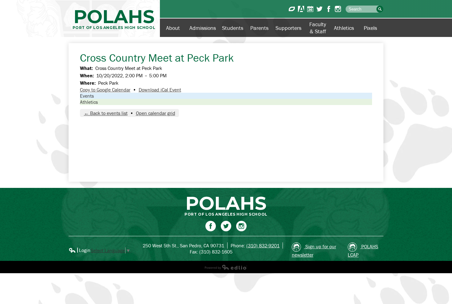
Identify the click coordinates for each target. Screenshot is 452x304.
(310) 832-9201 (263, 245)
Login (79, 250)
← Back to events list (106, 113)
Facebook (329, 9)
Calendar (310, 9)
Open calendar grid (155, 113)
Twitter (319, 9)
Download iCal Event (160, 90)
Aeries (301, 9)
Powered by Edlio (226, 267)
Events (87, 96)
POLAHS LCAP (363, 250)
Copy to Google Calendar (105, 90)
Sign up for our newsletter (314, 250)
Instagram (338, 9)
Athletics (89, 102)
